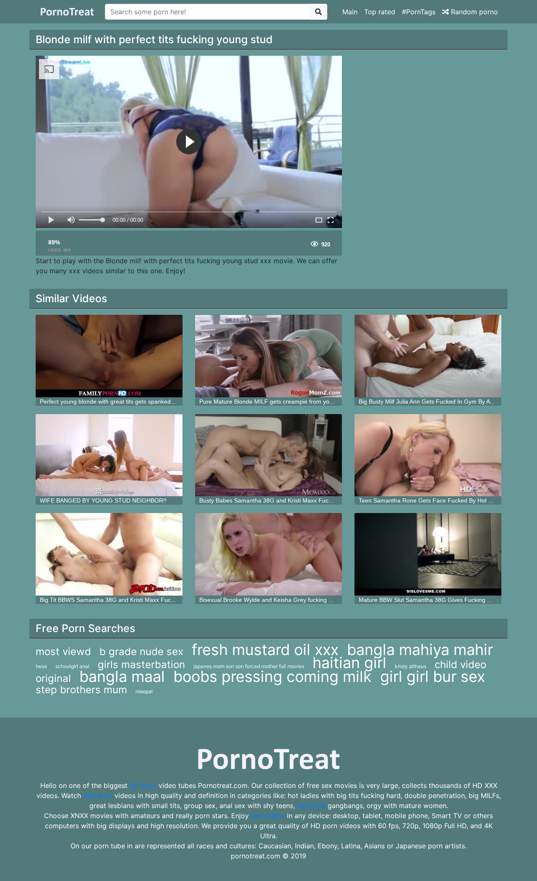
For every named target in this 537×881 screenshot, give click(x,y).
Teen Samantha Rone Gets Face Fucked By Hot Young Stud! (440, 500)
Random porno (473, 12)
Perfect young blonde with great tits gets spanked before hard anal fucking (138, 401)
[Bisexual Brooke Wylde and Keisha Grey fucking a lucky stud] (268, 554)
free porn (97, 795)
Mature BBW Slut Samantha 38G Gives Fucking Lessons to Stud (444, 599)
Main (349, 12)
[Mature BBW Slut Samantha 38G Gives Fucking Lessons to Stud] (428, 554)
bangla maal (122, 676)
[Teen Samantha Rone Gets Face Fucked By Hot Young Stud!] (428, 455)
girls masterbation (141, 664)
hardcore (311, 805)
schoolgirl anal (72, 666)
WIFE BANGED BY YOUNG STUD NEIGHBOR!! (103, 500)
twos (41, 666)
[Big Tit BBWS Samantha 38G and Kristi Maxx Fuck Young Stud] (109, 554)
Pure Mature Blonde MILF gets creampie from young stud (275, 401)
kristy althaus (410, 666)
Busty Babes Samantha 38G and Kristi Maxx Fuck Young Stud (281, 500)
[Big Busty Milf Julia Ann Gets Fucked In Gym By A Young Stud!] (428, 356)
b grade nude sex (141, 651)
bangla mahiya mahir (420, 649)
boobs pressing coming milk (272, 676)
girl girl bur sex (432, 676)
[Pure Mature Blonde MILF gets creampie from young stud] (268, 356)
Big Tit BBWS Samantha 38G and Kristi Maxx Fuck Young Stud (123, 599)
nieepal (144, 691)
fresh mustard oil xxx (265, 649)
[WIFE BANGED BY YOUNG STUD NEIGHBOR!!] (109, 455)
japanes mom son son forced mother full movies (248, 666)
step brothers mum (81, 690)
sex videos (268, 815)
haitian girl (349, 662)
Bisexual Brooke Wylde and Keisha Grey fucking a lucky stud (279, 599)
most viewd (63, 651)
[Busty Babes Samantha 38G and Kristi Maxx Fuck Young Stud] (268, 455)
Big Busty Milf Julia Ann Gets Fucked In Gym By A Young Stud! (441, 401)
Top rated (379, 12)
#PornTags (418, 12)
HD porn (143, 785)
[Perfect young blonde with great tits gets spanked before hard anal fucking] (109, 356)
